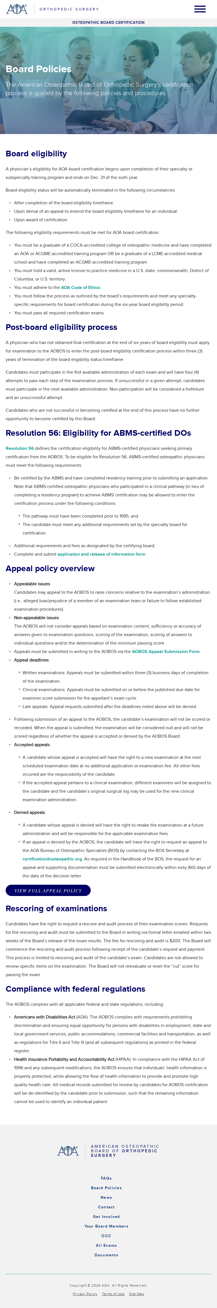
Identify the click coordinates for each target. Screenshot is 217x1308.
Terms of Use (113, 1294)
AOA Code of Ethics (80, 287)
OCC (106, 1235)
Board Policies (106, 1188)
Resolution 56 (20, 448)
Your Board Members (106, 1226)
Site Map (136, 1294)
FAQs (106, 1178)
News (106, 1197)
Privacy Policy (85, 1294)
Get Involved (106, 1216)
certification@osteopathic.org (52, 859)
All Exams (106, 1245)
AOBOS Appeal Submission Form (166, 651)
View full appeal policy (48, 890)
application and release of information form (102, 554)
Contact (106, 1207)
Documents (106, 1255)
